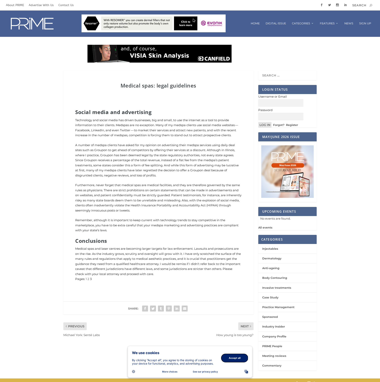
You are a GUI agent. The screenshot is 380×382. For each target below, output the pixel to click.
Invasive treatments (276, 288)
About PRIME (15, 5)
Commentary (271, 365)
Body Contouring (274, 278)
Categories (301, 23)
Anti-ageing (270, 268)
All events (265, 227)
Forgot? (278, 125)
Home (255, 23)
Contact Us (66, 5)
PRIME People (272, 346)
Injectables (270, 249)
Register (292, 125)
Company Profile (274, 336)
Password (265, 110)
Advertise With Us (41, 5)
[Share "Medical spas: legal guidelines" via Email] (185, 308)
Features (327, 23)
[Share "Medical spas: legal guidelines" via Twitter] (153, 308)
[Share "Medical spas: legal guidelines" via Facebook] (145, 308)
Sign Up (365, 23)
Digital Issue (276, 23)
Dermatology (271, 258)
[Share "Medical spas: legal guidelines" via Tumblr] (161, 308)
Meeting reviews (274, 356)
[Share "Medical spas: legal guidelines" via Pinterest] (169, 308)
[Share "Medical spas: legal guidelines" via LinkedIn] (177, 308)
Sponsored (270, 317)
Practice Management (278, 307)
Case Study (270, 297)
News (348, 23)
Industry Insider (273, 326)
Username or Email (272, 96)
